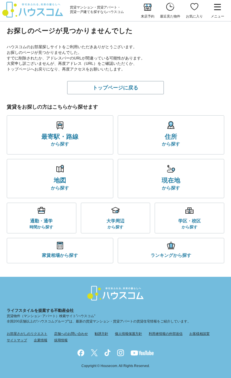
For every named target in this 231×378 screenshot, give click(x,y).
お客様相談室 (199, 334)
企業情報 (40, 340)
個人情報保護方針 (128, 334)
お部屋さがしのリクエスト (27, 334)
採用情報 (61, 340)
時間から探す (41, 223)
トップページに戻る (115, 87)
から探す (60, 140)
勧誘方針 (101, 334)
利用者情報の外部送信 (166, 334)
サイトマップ (17, 340)
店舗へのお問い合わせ (71, 334)
